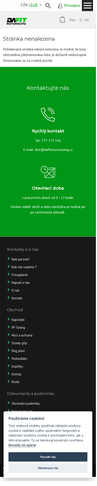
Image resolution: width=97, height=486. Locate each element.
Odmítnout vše (48, 468)
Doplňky (17, 366)
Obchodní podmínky (26, 403)
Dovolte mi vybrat (22, 445)
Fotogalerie (20, 275)
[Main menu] (87, 5)
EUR (34, 4)
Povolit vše (48, 457)
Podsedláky (19, 358)
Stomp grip (19, 343)
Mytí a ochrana (22, 335)
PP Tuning (18, 327)
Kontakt (17, 298)
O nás (15, 290)
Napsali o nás (21, 282)
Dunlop (16, 374)
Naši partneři (20, 259)
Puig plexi (18, 351)
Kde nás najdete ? (24, 267)
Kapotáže (18, 320)
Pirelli (16, 382)
